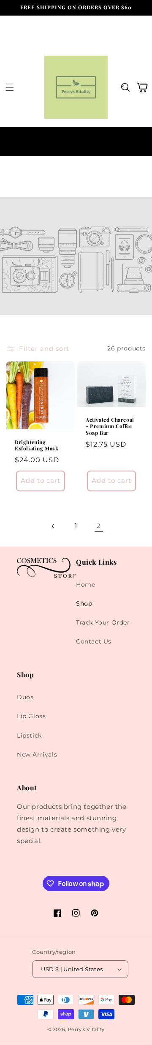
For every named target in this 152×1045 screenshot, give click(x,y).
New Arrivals (37, 754)
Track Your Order (103, 622)
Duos (25, 697)
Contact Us (93, 641)
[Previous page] (53, 526)
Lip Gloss (31, 716)
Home (85, 584)
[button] (9, 87)
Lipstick (29, 735)
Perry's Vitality (86, 1029)
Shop (84, 603)
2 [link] (99, 526)
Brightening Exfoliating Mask (37, 445)
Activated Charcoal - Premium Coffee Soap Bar (110, 426)
